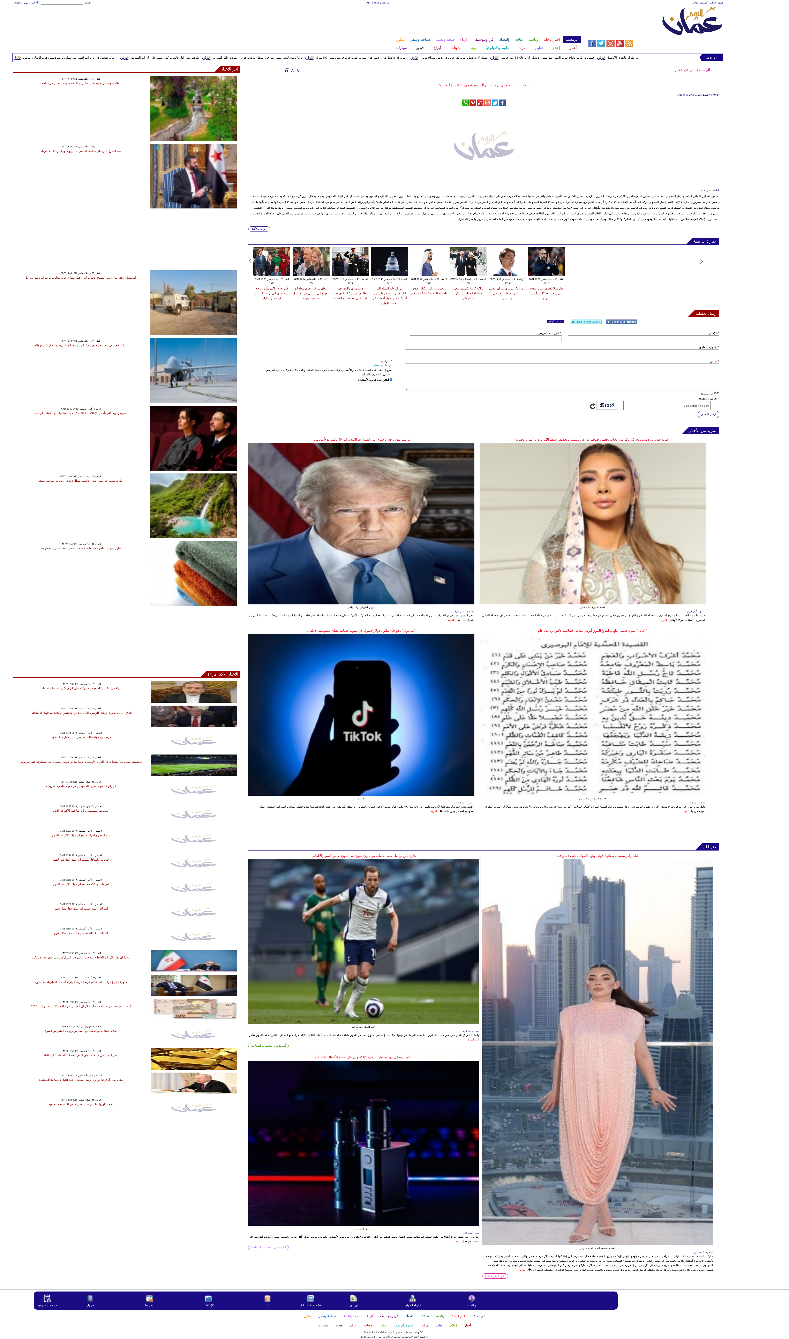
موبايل (91, 1305)
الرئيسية (704, 70)
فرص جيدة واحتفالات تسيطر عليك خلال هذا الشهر (81, 737)
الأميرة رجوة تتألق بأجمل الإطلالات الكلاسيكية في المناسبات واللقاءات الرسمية (81, 413)
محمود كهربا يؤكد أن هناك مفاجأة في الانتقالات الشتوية (81, 1104)
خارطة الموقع (413, 1305)
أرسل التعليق (708, 414)
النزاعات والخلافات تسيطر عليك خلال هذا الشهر (81, 884)
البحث (87, 2)
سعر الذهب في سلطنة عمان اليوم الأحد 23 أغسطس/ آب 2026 (81, 1055)
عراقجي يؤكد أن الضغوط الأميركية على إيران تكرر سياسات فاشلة (81, 688)
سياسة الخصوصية (48, 1305)
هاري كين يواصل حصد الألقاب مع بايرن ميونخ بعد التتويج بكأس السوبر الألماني (364, 856)
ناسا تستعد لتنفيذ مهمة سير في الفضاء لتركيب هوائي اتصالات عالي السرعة (456, 57)
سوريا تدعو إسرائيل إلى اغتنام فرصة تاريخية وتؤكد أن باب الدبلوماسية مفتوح (81, 982)
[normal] (292, 70)
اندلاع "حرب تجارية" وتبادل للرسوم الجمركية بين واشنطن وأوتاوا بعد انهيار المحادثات (81, 712)
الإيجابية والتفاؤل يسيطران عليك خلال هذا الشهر (81, 859)
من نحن (354, 1305)
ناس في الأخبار (685, 70)
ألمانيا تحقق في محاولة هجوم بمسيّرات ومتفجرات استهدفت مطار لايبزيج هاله (81, 345)
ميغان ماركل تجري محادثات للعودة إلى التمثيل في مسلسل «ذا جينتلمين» (311, 293)
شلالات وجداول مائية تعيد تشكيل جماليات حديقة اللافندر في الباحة (81, 83)
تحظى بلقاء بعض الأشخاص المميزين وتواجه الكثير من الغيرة (81, 1030)
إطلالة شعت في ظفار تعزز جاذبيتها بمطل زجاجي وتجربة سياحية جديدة (80, 480)
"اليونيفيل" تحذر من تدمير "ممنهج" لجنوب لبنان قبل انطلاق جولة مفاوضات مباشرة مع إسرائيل (81, 277)
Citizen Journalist (311, 1305)
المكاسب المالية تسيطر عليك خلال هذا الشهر (81, 933)
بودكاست (472, 1305)
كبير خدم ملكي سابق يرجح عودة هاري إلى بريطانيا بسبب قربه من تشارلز (271, 293)
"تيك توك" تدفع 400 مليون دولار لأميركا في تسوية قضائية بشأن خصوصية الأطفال (361, 630)
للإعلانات (209, 1305)
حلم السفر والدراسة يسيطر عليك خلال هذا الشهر (81, 835)
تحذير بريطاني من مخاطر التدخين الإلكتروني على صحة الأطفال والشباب (363, 1057)
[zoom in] (287, 70)
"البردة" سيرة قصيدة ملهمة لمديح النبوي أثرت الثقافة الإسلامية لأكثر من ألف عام (592, 630)
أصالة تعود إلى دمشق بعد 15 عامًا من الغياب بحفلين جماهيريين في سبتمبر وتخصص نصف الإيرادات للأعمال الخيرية (592, 439)
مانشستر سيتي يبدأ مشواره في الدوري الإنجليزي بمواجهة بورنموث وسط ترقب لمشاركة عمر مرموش (81, 761)
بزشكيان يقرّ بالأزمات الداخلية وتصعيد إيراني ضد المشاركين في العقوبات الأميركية (81, 957)
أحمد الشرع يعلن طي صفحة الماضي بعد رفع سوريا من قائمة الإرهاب (80, 151)
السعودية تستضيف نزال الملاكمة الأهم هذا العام (81, 810)
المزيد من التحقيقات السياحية (268, 1045)
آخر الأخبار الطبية (495, 1276)
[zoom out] (298, 70)
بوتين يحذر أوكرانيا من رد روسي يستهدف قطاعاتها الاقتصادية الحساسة (81, 1079)
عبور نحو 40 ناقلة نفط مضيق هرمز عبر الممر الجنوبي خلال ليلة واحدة (166, 57)
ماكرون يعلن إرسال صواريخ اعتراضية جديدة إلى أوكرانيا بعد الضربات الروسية (64, 57)
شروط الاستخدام (382, 365)
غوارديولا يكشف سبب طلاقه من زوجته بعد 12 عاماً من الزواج (547, 293)
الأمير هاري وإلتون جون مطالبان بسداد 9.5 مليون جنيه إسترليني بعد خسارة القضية (350, 293)
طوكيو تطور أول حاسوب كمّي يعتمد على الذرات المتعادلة (363, 57)
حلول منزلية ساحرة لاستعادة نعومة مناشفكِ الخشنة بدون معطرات (81, 548)
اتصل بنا (149, 1305)
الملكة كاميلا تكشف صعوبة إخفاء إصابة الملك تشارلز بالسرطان (468, 293)
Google (16, 2)
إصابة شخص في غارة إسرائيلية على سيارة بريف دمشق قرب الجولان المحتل (267, 57)
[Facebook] (621, 323)
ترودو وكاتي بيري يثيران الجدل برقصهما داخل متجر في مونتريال (507, 293)
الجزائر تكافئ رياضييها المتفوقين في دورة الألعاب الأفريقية (81, 786)
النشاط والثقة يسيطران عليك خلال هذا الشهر (81, 908)
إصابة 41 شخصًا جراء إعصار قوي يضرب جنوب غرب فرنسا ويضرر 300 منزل (559, 57)
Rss (268, 1305)
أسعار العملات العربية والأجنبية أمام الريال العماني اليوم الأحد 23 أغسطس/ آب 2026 (81, 1006)
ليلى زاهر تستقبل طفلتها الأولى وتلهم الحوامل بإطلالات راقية (597, 856)
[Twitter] (586, 323)
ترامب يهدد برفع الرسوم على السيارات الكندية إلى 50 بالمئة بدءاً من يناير (361, 439)
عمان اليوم (29, 2)
